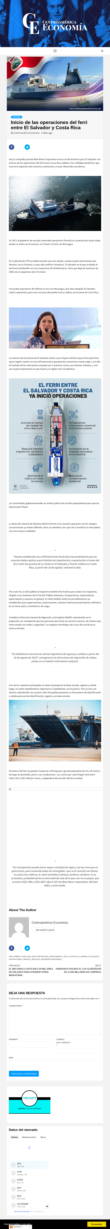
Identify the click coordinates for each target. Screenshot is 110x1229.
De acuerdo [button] (96, 1224)
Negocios (36, 959)
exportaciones (15, 959)
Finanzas (27, 959)
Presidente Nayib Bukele (51, 959)
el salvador (93, 956)
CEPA (65, 956)
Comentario (16, 1005)
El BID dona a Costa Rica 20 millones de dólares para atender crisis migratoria (31, 970)
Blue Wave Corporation (37, 956)
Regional (16, 117)
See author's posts (45, 929)
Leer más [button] (26, 1224)
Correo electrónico (63, 1042)
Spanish (17, 1227)
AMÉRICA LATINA (20, 956)
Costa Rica (73, 956)
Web (11, 1057)
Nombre (14, 1039)
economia (83, 956)
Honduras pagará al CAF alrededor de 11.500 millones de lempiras (78, 968)
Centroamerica (56, 956)
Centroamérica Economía (27, 132)
